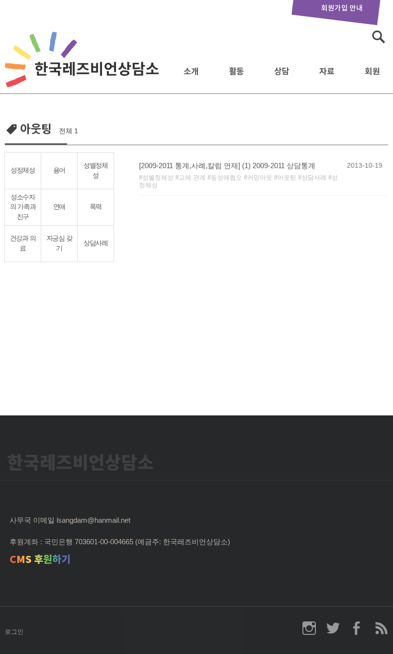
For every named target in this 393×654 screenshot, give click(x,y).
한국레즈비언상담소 (84, 69)
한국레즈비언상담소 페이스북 (357, 628)
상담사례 (95, 243)
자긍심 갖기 (59, 243)
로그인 (14, 631)
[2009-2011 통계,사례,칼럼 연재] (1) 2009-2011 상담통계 (227, 165)
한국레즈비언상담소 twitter (333, 628)
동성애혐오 (226, 177)
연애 (59, 206)
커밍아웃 (259, 177)
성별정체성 (95, 170)
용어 (59, 170)
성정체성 (23, 170)
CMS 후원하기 (40, 559)
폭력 (96, 206)
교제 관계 (192, 177)
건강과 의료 (23, 243)
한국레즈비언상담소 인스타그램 (309, 628)
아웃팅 (286, 177)
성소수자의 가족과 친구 (23, 207)
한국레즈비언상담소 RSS (381, 628)
